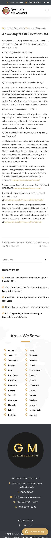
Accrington (12, 400)
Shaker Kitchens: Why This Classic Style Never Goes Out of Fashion (25, 289)
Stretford (33, 415)
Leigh (10, 410)
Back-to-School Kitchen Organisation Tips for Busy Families (24, 279)
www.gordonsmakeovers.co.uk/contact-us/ (23, 222)
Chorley (11, 390)
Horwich (11, 405)
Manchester (13, 375)
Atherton (33, 405)
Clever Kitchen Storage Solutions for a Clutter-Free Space (25, 299)
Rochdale (12, 380)
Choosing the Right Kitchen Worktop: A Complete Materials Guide (22, 315)
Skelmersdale (35, 410)
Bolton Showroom (16, 2)
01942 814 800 (34, 2)
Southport (12, 355)
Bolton (11, 350)
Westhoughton (35, 370)
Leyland (32, 390)
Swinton (32, 395)
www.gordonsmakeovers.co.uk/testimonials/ (23, 200)
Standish (11, 395)
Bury (10, 370)
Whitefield (34, 385)
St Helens (33, 355)
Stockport (33, 400)
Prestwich (12, 385)
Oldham (32, 380)
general (31, 28)
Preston (32, 350)
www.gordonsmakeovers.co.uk (27, 188)
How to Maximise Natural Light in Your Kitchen (27, 307)
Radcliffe (12, 415)
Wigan (32, 365)
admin (21, 28)
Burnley (11, 365)
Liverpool (33, 375)
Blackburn (33, 360)
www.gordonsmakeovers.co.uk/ (25, 180)
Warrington (13, 360)
